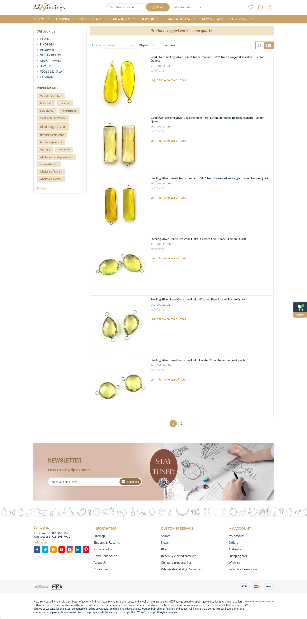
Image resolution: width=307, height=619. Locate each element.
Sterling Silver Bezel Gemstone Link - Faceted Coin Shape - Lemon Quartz (198, 360)
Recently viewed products (179, 556)
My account (236, 536)
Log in (270, 7)
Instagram (70, 549)
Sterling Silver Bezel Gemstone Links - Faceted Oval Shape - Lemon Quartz (199, 239)
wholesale (64, 149)
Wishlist (234, 562)
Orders (233, 542)
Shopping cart (237, 556)
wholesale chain (48, 164)
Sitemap (99, 536)
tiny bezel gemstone (52, 134)
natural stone (69, 110)
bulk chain (46, 103)
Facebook (37, 549)
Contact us (101, 569)
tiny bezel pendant (51, 142)
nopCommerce (265, 601)
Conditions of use (105, 556)
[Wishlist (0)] (250, 7)
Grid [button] (259, 45)
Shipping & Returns (107, 542)
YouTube (61, 549)
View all (42, 188)
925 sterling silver (51, 96)
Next (190, 423)
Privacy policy (103, 549)
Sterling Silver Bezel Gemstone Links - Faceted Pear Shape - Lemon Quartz (199, 299)
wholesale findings (51, 171)
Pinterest (86, 549)
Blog (164, 549)
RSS (53, 549)
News (165, 542)
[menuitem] (116, 536)
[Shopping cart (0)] (260, 7)
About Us (100, 562)
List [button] (268, 45)
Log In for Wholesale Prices (168, 80)
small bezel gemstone (53, 118)
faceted (65, 103)
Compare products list (176, 562)
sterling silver (53, 126)
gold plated (46, 110)
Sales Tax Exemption (242, 569)
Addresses (235, 549)
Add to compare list (268, 82)
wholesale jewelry (50, 178)
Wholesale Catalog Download (181, 569)
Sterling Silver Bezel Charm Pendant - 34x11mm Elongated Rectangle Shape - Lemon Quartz (210, 178)
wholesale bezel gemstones (56, 157)
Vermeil (45, 149)
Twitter (45, 549)
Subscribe (133, 481)
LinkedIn (78, 549)
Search (160, 7)
